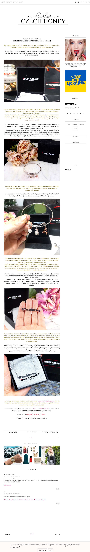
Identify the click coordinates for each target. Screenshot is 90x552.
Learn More (42, 550)
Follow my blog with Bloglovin (72, 108)
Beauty (21, 2)
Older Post (56, 534)
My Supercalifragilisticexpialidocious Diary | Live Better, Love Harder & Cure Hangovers (25, 500)
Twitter (43, 414)
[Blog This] (35, 432)
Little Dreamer (9, 474)
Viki (5, 492)
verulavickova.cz (75, 98)
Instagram (29, 414)
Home (32, 534)
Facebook (36, 414)
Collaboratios (50, 432)
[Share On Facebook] (31, 432)
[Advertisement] (75, 201)
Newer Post (7, 534)
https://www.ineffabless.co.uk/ (46, 401)
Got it (50, 550)
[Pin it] (33, 432)
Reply (57, 489)
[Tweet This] (28, 432)
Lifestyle (9, 2)
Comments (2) (13, 432)
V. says (3, 2)
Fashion (15, 2)
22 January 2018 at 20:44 (12, 476)
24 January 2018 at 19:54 (12, 493)
